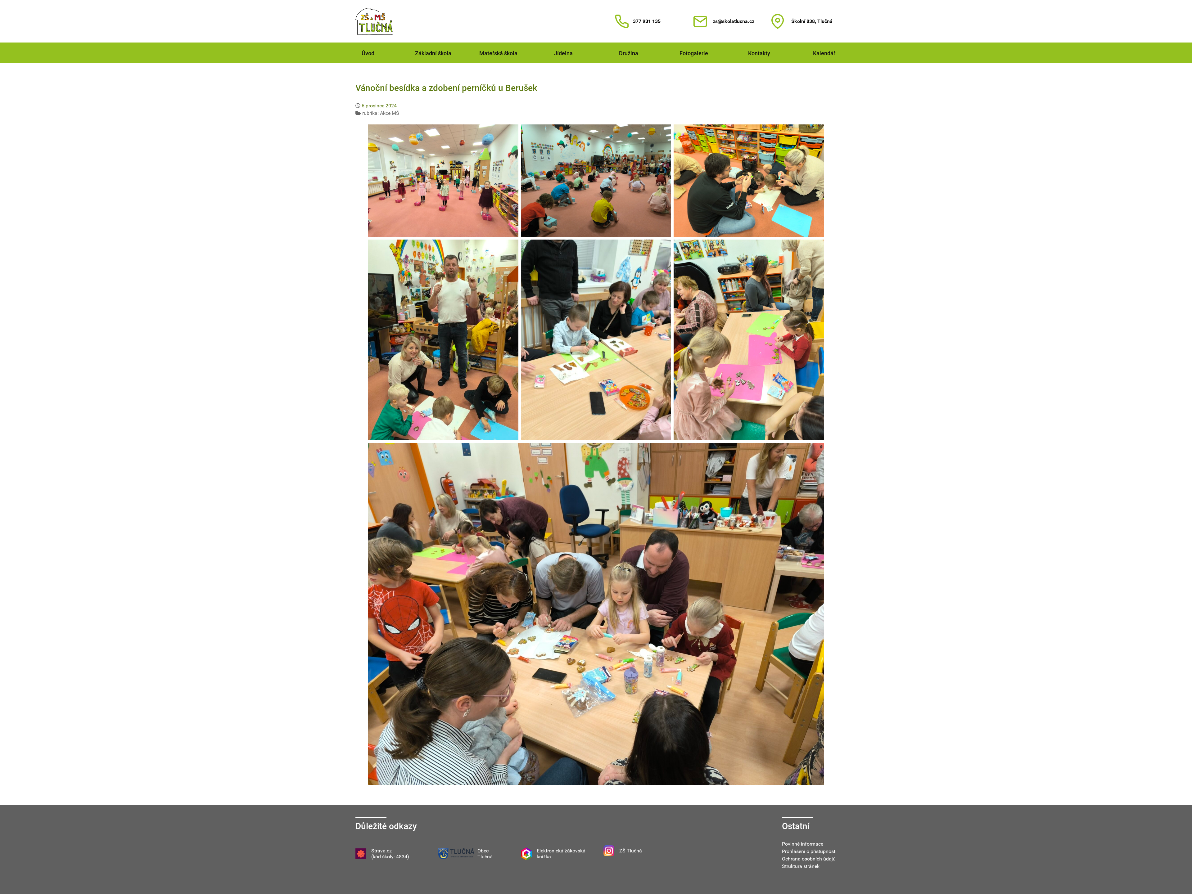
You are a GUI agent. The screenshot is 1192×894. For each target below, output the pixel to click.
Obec (483, 851)
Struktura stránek (801, 866)
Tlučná (485, 857)
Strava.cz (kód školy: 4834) (390, 854)
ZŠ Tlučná (630, 851)
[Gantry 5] (374, 21)
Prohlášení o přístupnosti (809, 851)
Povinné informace (802, 844)
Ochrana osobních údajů (809, 859)
